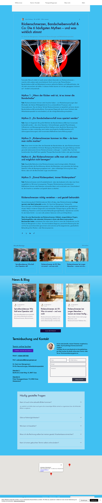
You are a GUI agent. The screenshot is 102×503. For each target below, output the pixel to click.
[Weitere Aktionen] (79, 19)
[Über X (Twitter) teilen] (26, 233)
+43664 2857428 (23, 356)
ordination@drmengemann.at (26, 360)
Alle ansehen (85, 245)
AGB (58, 497)
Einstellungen (84, 500)
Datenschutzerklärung (19, 501)
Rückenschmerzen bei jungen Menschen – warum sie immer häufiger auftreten (76, 265)
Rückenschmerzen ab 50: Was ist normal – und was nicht (50, 265)
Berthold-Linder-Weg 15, (21, 373)
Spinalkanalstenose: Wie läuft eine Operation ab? (25, 265)
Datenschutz (52, 497)
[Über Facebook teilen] (22, 233)
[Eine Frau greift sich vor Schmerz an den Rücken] (51, 254)
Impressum (45, 497)
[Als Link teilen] (34, 233)
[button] (67, 3)
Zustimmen (94, 500)
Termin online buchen (22, 346)
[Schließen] (100, 500)
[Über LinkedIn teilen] (30, 233)
